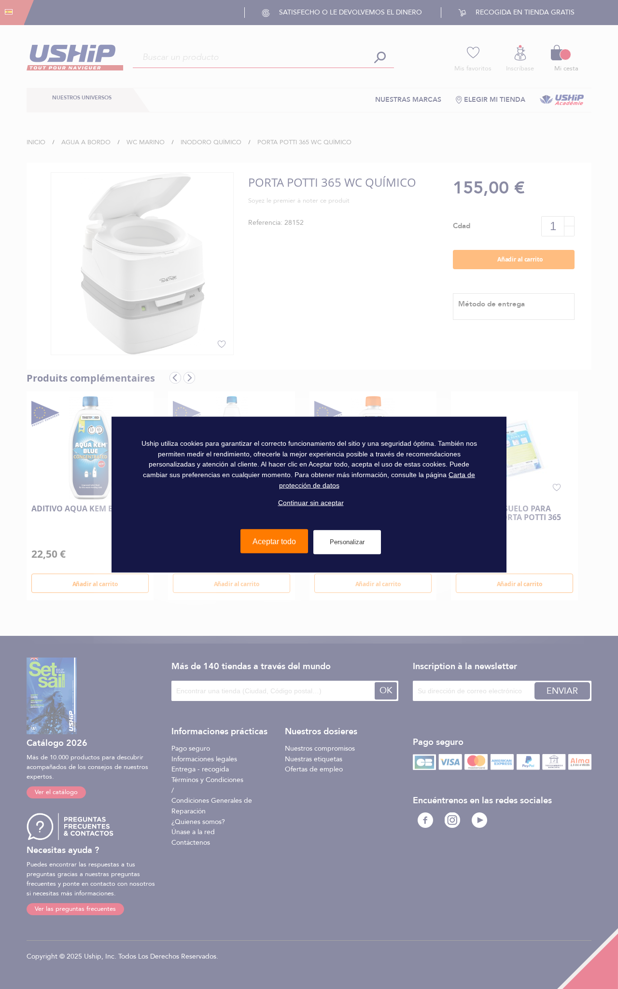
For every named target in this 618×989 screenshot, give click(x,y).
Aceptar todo (274, 541)
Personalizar (347, 542)
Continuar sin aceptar (311, 503)
